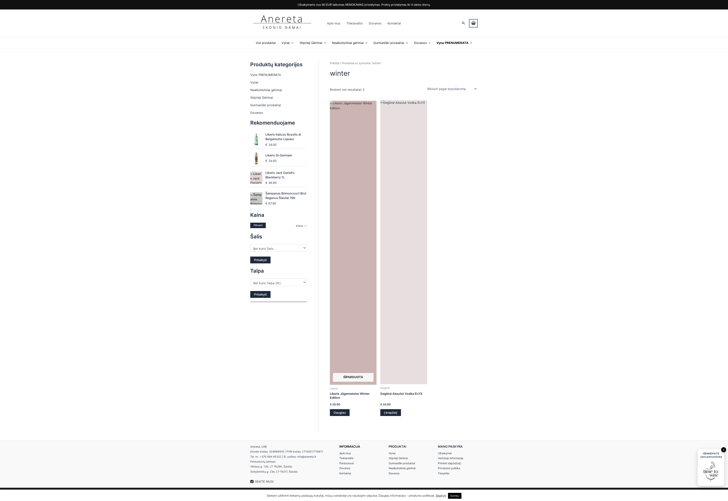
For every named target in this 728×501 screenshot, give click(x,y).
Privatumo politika (449, 468)
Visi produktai (266, 43)
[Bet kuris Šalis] (277, 249)
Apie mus (333, 23)
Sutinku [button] (454, 495)
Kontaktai (394, 23)
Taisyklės (443, 473)
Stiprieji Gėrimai (311, 43)
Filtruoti (258, 225)
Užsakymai (445, 453)
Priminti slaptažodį (449, 463)
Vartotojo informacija (450, 458)
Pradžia (334, 63)
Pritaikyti (260, 260)
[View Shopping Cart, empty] (473, 23)
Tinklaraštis (354, 23)
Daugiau (340, 412)
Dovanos (375, 23)
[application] (291, 42)
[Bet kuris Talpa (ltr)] (277, 283)
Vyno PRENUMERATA (265, 75)
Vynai (286, 43)
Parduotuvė (346, 463)
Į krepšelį (390, 412)
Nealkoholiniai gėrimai (348, 43)
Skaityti (441, 495)
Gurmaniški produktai (388, 43)
